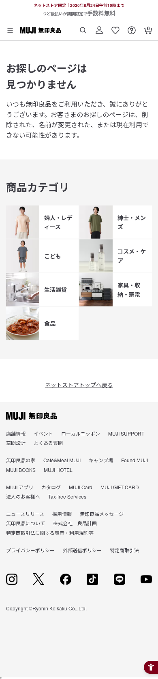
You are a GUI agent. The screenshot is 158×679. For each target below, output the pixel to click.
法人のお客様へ (23, 496)
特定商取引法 (124, 550)
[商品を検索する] (83, 27)
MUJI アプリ (19, 487)
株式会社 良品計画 (75, 523)
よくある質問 (48, 442)
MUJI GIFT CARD (119, 487)
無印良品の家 (20, 460)
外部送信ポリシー (82, 550)
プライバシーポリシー (30, 550)
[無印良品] (31, 416)
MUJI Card (80, 487)
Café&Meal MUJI (62, 460)
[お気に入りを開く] (115, 27)
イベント (43, 433)
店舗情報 (16, 433)
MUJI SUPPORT (126, 433)
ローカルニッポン (80, 433)
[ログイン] (99, 27)
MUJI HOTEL (58, 469)
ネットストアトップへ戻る (79, 385)
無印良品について (25, 523)
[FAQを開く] (132, 27)
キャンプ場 (101, 460)
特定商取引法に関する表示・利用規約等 (50, 532)
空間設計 (16, 442)
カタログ (51, 487)
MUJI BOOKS (21, 469)
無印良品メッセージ (102, 513)
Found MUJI (134, 460)
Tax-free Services (67, 496)
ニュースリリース (25, 513)
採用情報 (62, 513)
